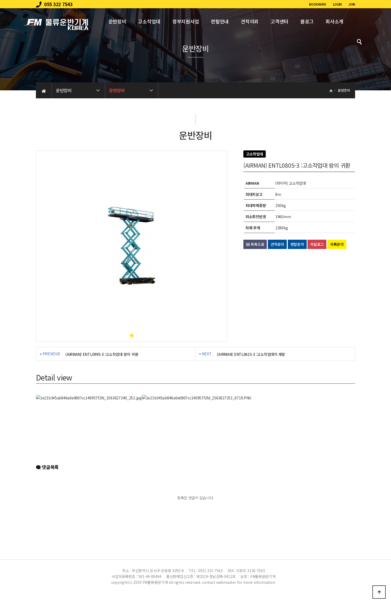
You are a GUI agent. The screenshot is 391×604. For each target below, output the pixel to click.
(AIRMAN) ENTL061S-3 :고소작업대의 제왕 (251, 354)
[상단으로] (379, 592)
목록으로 (257, 244)
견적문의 (277, 244)
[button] (132, 335)
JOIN (351, 4)
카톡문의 (337, 244)
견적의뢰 (250, 21)
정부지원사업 (185, 21)
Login (337, 4)
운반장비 (117, 21)
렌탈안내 (220, 21)
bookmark (317, 4)
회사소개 (334, 21)
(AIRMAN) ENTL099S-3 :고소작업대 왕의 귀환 (101, 354)
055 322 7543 (58, 4)
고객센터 (279, 21)
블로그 (307, 21)
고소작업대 (149, 21)
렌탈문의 (297, 244)
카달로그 (317, 244)
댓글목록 (50, 467)
